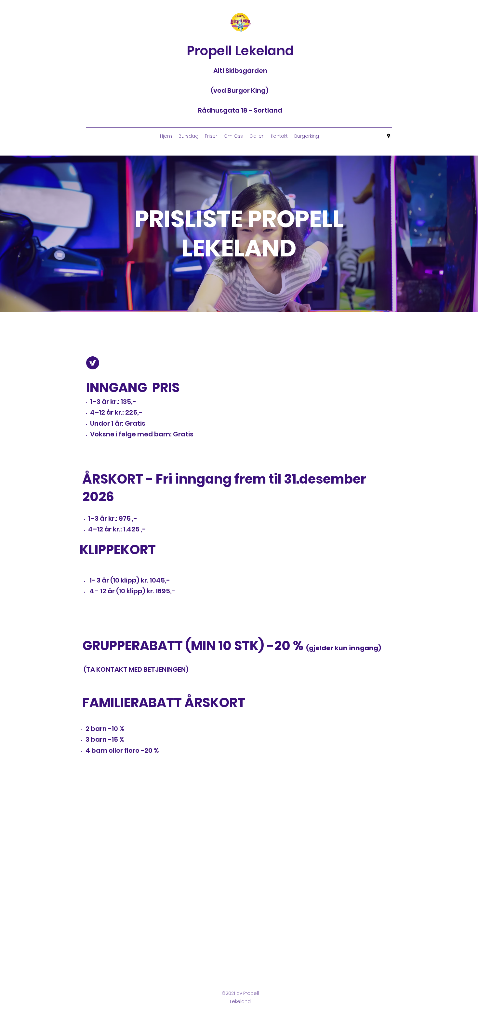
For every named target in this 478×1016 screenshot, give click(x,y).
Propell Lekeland (240, 51)
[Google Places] (388, 136)
